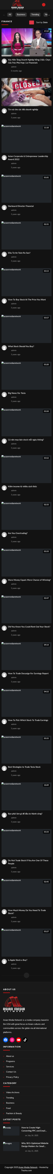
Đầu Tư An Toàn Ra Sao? (19, 253)
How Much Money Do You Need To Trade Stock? (27, 912)
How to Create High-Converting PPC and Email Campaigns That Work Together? (33, 1129)
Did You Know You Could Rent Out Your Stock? (29, 627)
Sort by (42, 22)
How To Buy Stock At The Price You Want (27, 300)
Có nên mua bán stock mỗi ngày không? (26, 440)
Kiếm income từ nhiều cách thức (22, 487)
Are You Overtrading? (18, 533)
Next (48, 14)
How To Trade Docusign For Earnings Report (28, 674)
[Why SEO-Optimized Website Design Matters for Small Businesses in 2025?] (11, 1146)
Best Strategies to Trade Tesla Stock (24, 767)
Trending (35, 14)
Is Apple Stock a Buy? (17, 960)
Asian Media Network (28, 1167)
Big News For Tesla (17, 393)
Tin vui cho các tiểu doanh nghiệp (23, 110)
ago (16, 71)
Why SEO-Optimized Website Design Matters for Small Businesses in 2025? (34, 1145)
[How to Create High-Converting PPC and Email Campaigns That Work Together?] (11, 1131)
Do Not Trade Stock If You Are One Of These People (28, 862)
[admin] (4, 61)
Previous (4, 14)
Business (21, 14)
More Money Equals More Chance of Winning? (29, 580)
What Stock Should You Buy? (21, 346)
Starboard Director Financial (21, 206)
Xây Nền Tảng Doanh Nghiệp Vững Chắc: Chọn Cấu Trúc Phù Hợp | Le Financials (29, 61)
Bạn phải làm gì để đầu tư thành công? (25, 814)
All (10, 14)
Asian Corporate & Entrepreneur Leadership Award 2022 (28, 157)
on (31, 1135)
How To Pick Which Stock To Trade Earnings (28, 720)
